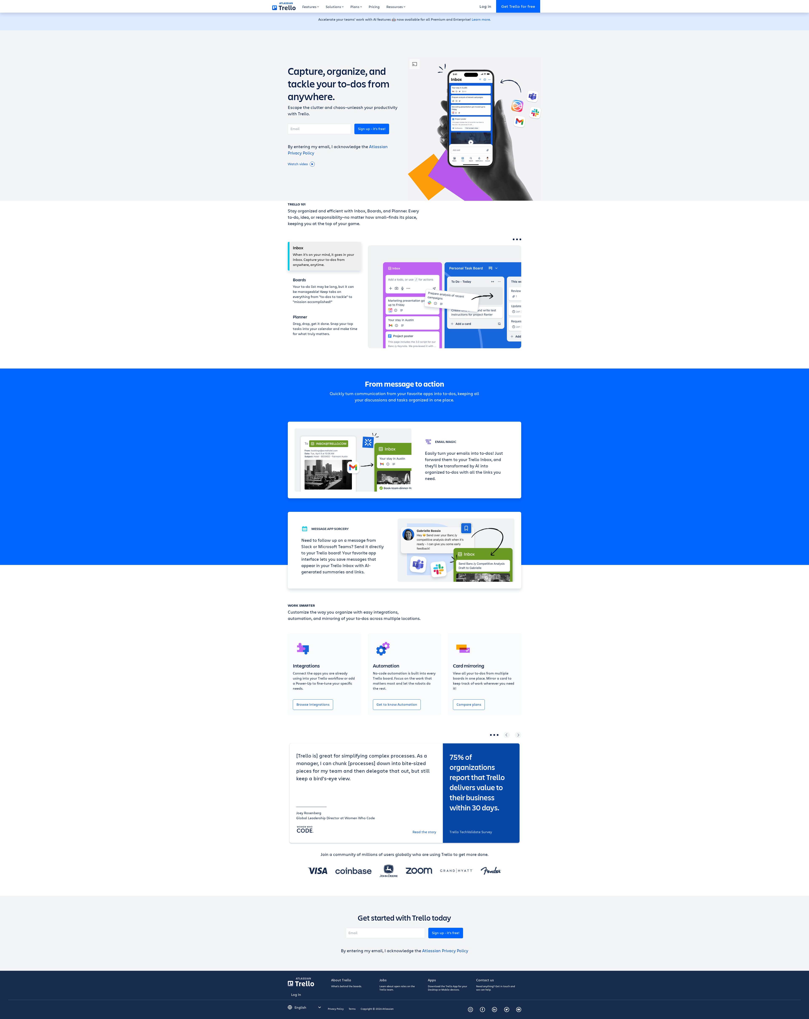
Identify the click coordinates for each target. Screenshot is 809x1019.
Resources (394, 6)
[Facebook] (482, 1009)
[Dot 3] (520, 239)
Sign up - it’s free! (372, 128)
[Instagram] (470, 1009)
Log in (485, 6)
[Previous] (507, 735)
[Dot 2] (517, 239)
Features (309, 6)
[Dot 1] (513, 239)
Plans (354, 6)
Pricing (374, 6)
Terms (352, 1008)
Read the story (424, 832)
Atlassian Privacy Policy (445, 950)
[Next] (518, 735)
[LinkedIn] (494, 1009)
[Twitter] (506, 1009)
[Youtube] (518, 1009)
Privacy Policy (336, 1008)
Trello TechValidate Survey (471, 832)
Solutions (333, 6)
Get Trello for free (518, 6)
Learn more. (481, 19)
